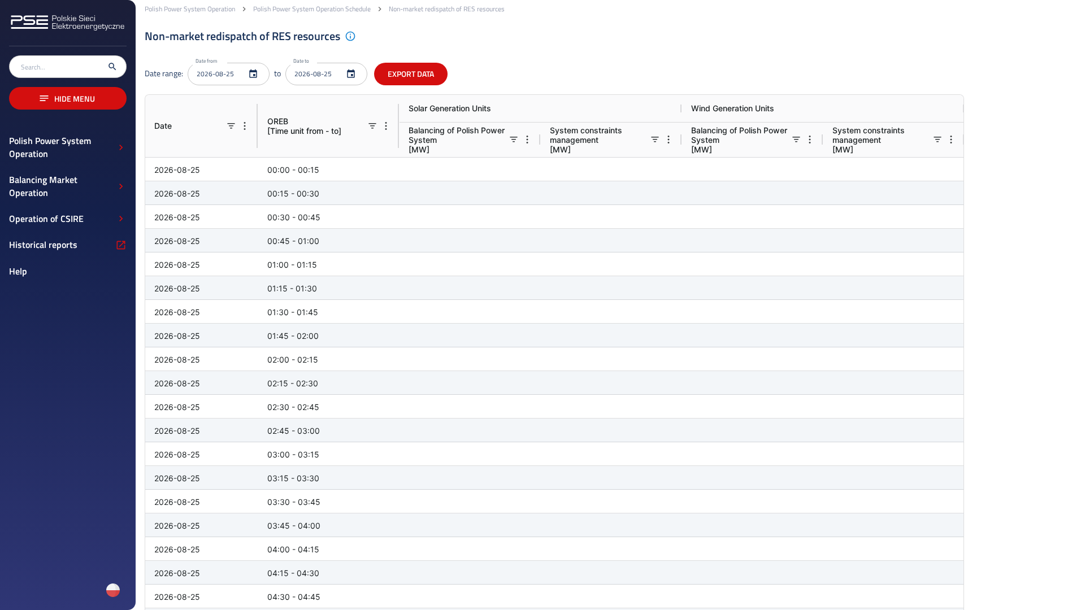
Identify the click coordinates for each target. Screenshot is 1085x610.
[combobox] (60, 67)
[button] (68, 147)
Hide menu (74, 98)
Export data (411, 74)
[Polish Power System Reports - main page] (68, 30)
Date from (206, 61)
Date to (301, 61)
